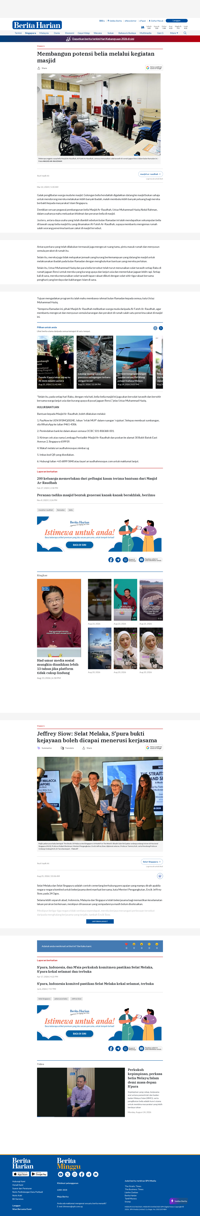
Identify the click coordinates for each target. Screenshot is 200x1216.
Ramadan (61, 510)
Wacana (98, 33)
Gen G (160, 33)
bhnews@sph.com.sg (73, 1206)
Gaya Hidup (84, 33)
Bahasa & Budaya (127, 33)
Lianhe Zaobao (131, 1192)
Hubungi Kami (18, 1181)
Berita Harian (131, 1195)
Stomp (128, 1201)
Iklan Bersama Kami (21, 1209)
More (173, 33)
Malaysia (44, 33)
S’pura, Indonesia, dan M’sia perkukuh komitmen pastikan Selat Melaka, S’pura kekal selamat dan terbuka (95, 969)
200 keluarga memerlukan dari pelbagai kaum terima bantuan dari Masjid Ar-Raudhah (97, 480)
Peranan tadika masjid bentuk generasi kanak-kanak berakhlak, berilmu (96, 495)
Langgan (177, 20)
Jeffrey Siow (76, 999)
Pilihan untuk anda (47, 327)
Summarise (47, 748)
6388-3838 (62, 1190)
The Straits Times (133, 1186)
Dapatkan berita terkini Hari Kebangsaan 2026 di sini (103, 38)
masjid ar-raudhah (46, 510)
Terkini (18, 33)
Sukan (111, 33)
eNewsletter (130, 20)
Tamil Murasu (131, 1198)
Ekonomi (69, 33)
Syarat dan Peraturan (22, 1188)
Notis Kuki (17, 1195)
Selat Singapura (44, 999)
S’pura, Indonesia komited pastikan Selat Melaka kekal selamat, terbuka (95, 984)
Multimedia (145, 33)
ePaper (142, 20)
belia (71, 510)
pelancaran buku (61, 999)
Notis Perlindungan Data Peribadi (27, 1192)
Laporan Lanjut (100, 921)
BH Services (17, 1199)
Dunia (57, 33)
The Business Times (134, 1189)
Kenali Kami (17, 1185)
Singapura (30, 33)
